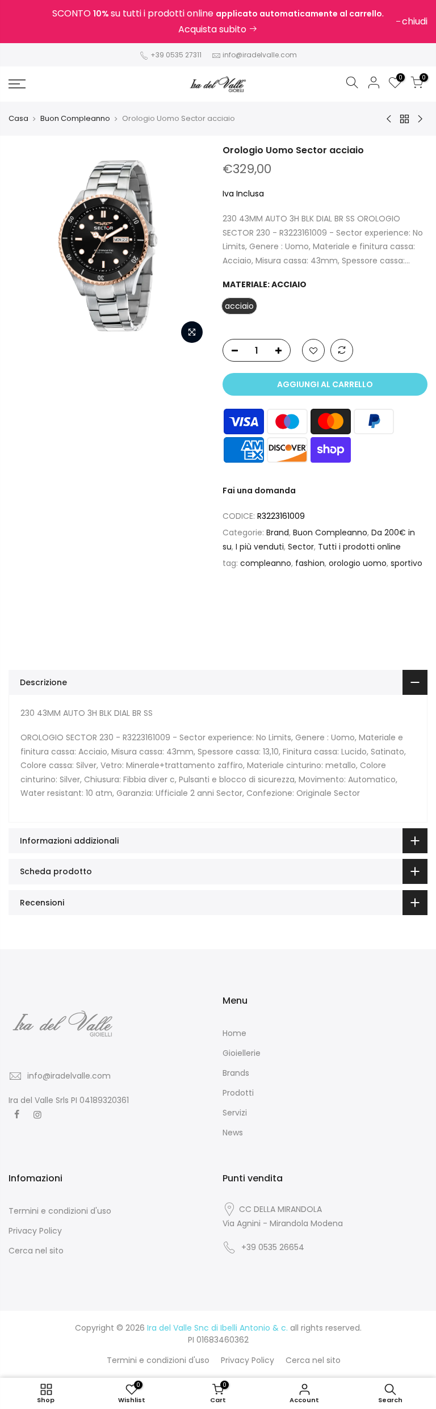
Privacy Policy (35, 1230)
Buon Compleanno (75, 119)
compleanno (265, 563)
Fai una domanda (259, 490)
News (233, 1132)
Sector (301, 546)
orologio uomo (358, 563)
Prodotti (238, 1092)
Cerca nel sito (36, 1250)
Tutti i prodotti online (359, 546)
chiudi (27, 21)
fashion (310, 563)
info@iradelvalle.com (260, 55)
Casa (18, 119)
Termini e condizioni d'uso (60, 1211)
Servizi (235, 1112)
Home (234, 1033)
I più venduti (260, 546)
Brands (236, 1073)
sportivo (406, 563)
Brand (277, 532)
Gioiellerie (242, 1053)
